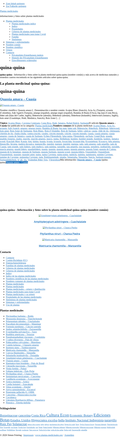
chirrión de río (6, 133)
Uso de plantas (12, 305)
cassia (94, 131)
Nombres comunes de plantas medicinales (25, 281)
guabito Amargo (7, 139)
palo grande (12, 146)
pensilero (95, 146)
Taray (77, 424)
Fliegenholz (78, 136)
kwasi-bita (67, 141)
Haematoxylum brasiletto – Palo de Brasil (25, 363)
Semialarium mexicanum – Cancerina (23, 376)
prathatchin (105, 146)
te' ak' (20, 160)
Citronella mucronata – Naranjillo (21, 366)
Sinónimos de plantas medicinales (21, 299)
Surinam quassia (103, 157)
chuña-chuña (20, 133)
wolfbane (3, 430)
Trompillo (7, 427)
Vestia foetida (47, 427)
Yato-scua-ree (33, 430)
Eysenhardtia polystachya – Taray (21, 332)
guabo (19, 139)
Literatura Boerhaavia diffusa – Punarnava (25, 400)
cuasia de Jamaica (16, 136)
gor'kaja (89, 136)
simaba (63, 157)
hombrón (98, 139)
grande (109, 136)
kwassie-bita (78, 141)
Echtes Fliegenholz (52, 136)
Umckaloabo (30, 427)
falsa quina (67, 136)
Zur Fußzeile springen (16, 6)
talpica (47, 424)
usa (37, 427)
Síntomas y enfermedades (17, 302)
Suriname (84, 123)
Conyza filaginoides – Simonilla (20, 353)
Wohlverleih (111, 427)
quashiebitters (34, 149)
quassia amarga (78, 149)
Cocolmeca (11, 397)
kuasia (43, 141)
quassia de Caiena (107, 149)
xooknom (25, 430)
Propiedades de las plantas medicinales (23, 297)
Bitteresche (82, 128)
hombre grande (86, 139)
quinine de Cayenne (9, 157)
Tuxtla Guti (22, 427)
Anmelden (69, 435)
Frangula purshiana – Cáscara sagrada (23, 326)
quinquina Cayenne (29, 157)
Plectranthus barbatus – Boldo (20, 316)
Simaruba (82, 157)
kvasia (50, 141)
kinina (35, 141)
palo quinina (50, 146)
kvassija (57, 141)
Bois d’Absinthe (52, 131)
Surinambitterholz (8, 160)
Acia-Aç (111, 125)
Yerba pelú (67, 430)
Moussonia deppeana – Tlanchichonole (24, 318)
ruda (41, 157)
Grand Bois (99, 136)
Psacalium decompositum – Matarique (23, 324)
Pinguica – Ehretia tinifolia (18, 402)
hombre (74, 139)
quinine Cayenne (105, 154)
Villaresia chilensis (59, 427)
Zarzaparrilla (76, 430)
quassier (17, 154)
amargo (23, 128)
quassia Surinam (48, 152)
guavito (26, 139)
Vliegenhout (54, 160)
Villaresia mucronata (86, 427)
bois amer (4, 131)
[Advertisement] (60, 185)
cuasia (91, 133)
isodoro (106, 139)
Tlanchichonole (112, 424)
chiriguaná (114, 131)
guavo (49, 139)
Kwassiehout (91, 141)
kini (30, 141)
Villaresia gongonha (72, 427)
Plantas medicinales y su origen (20, 294)
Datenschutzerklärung (16, 263)
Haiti (54, 123)
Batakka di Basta (50, 128)
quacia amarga (6, 149)
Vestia (40, 427)
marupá (58, 144)
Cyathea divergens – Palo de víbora (22, 339)
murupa (74, 144)
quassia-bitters (77, 152)
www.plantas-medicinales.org (49, 435)
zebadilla (84, 430)
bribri (79, 131)
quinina (81, 154)
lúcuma (13, 144)
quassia (52, 149)
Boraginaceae (9, 415)
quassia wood (63, 152)
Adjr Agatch (13, 128)
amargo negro (34, 128)
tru (25, 160)
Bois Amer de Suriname (21, 131)
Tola (1, 427)
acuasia (3, 128)
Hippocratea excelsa (44, 420)
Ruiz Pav (6, 424)
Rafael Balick (72, 123)
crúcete (68, 133)
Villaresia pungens (100, 427)
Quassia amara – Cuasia (18, 99)
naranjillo (110, 420)
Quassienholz (6, 154)
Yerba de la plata (44, 430)
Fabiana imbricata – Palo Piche (20, 371)
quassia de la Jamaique (10, 152)
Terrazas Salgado (100, 424)
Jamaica (61, 123)
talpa (42, 424)
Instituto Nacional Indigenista (84, 420)
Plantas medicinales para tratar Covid (23, 292)
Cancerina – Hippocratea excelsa (21, 395)
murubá (66, 144)
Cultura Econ (57, 415)
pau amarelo (72, 146)
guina (56, 139)
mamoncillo (40, 144)
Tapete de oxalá (69, 424)
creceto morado (56, 133)
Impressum (28, 435)
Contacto (10, 257)
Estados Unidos (20, 420)
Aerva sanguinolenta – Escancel (20, 389)
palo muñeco (37, 146)
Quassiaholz (91, 152)
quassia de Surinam (31, 152)
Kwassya (103, 141)
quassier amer (28, 154)
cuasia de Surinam (34, 136)
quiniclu (73, 154)
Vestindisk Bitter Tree (38, 160)
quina (38, 154)
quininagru (91, 154)
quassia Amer (92, 149)
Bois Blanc (38, 131)
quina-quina (62, 154)
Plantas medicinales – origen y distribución (25, 289)
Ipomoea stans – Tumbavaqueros (21, 347)
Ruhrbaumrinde (51, 157)
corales (45, 133)
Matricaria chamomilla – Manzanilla (60, 245)
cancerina (24, 415)
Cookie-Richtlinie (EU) (17, 260)
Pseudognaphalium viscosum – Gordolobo (25, 337)
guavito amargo (38, 139)
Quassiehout (103, 152)
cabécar (87, 131)
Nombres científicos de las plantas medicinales (27, 278)
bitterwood (114, 128)
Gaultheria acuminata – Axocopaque (23, 379)
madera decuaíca (26, 144)
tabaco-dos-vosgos (34, 424)
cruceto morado (79, 133)
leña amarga (113, 141)
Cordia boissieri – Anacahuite (19, 384)
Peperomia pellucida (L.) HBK (20, 392)
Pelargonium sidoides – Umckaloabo (23, 321)
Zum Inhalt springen (15, 3)
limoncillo (4, 144)
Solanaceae (19, 424)
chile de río (103, 131)
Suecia (91, 157)
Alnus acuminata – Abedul (18, 387)
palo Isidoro (24, 146)
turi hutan (14, 427)
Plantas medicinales (9, 11)
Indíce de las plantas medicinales (21, 276)
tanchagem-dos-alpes (57, 424)
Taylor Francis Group (87, 424)
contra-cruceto (33, 133)
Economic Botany (81, 415)
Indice (9, 273)
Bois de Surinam (68, 131)
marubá (50, 144)
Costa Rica (46, 123)
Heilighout (65, 139)
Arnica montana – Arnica (17, 381)
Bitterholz (93, 128)
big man (63, 128)
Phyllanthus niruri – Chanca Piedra (60, 233)
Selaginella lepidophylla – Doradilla (22, 355)
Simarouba (72, 157)
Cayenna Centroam (31, 123)
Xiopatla (18, 430)
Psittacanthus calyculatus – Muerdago (23, 342)
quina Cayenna (49, 154)
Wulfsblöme (11, 430)
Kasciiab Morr (13, 141)
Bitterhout (103, 128)
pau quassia (84, 146)
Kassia (24, 141)
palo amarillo (103, 144)
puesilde (115, 146)
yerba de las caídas (57, 430)
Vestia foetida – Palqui (16, 368)
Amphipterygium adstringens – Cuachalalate (60, 221)
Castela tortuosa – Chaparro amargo (22, 345)
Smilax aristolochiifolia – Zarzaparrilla (23, 329)
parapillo (61, 146)
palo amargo (90, 144)
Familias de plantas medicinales (20, 265)
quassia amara (62, 149)
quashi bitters (20, 149)
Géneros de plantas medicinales (20, 268)
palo (81, 144)
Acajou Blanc (14, 123)
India (61, 420)
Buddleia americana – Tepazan (20, 334)
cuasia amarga (101, 133)
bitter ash (72, 128)
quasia (44, 149)
